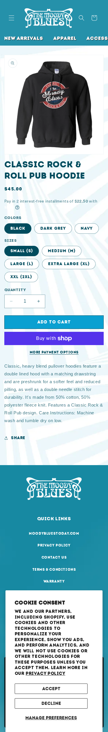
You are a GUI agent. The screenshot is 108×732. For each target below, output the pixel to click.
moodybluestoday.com (54, 533)
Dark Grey (53, 228)
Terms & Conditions (54, 570)
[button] (11, 18)
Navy (87, 228)
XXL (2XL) (21, 276)
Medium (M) (61, 250)
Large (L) (21, 263)
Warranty (54, 581)
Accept (51, 688)
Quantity (15, 290)
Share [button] (18, 437)
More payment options (54, 352)
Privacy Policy (45, 673)
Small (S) (21, 250)
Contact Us (54, 557)
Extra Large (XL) (69, 263)
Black (17, 228)
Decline (51, 703)
